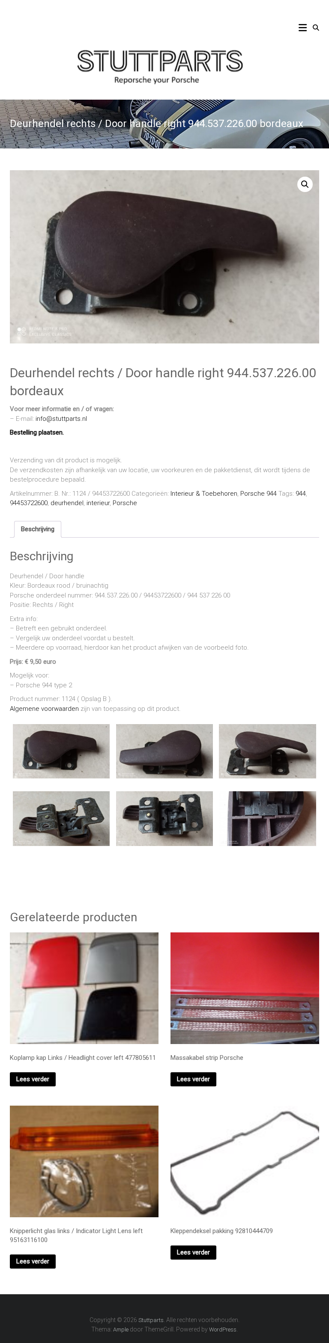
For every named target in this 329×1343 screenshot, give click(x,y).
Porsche (125, 503)
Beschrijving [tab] (37, 529)
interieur (98, 503)
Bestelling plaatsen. (37, 432)
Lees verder (32, 1079)
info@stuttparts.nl (61, 419)
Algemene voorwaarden (44, 709)
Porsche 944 (258, 493)
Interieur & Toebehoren (203, 493)
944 (301, 493)
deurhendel (67, 503)
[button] (305, 184)
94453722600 (29, 503)
